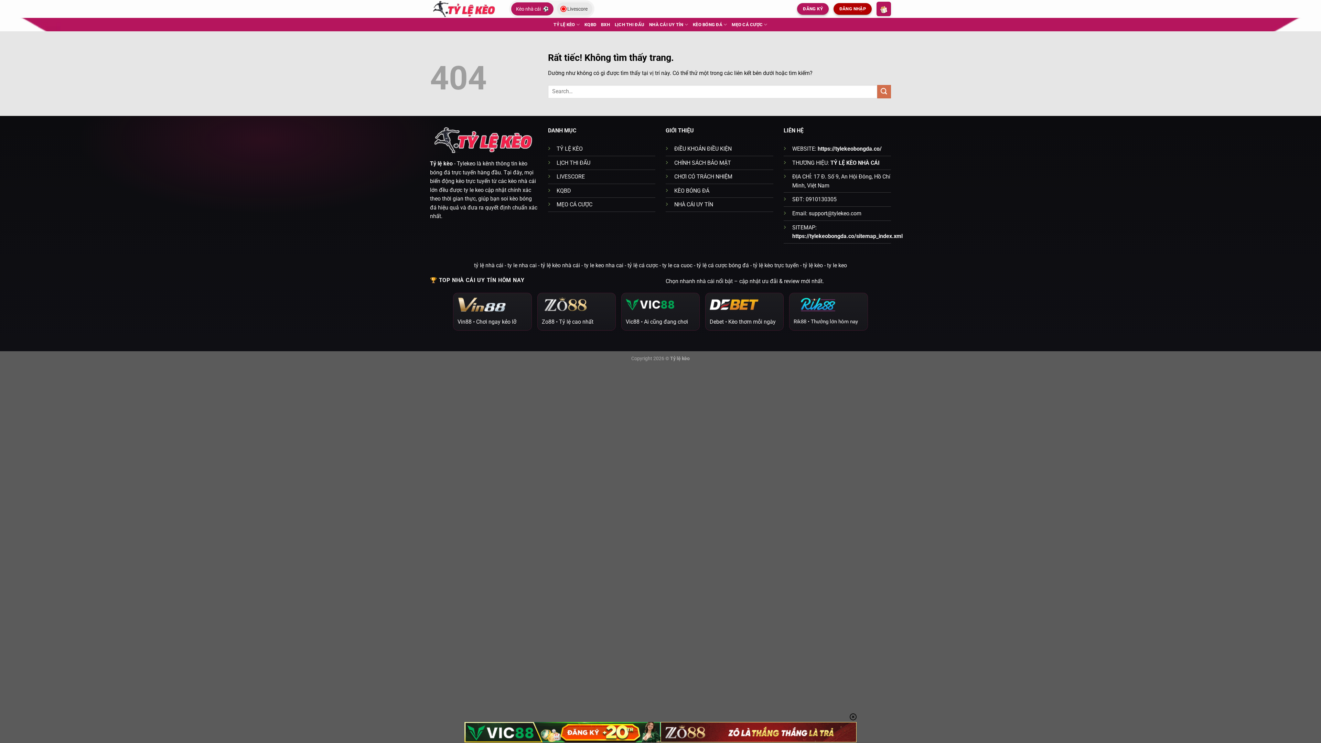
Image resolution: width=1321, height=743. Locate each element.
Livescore (577, 9)
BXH (605, 24)
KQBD (590, 24)
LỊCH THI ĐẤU (629, 24)
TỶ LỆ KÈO (564, 24)
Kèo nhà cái (532, 9)
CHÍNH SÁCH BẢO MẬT (702, 163)
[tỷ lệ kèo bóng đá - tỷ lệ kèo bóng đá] (464, 9)
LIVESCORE (571, 176)
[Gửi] (884, 91)
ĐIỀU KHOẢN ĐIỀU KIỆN (703, 149)
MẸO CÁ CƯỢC (747, 24)
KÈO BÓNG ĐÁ (707, 24)
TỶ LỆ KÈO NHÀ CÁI (855, 163)
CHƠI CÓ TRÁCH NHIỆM (703, 176)
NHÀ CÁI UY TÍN (666, 24)
